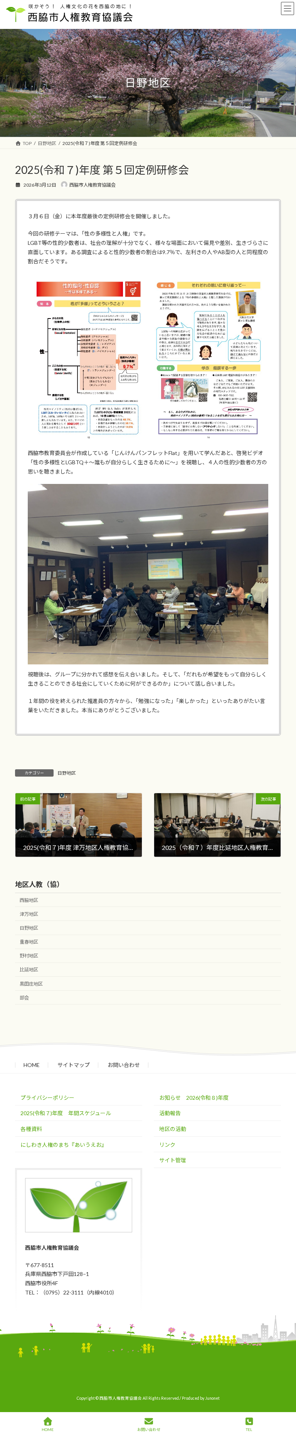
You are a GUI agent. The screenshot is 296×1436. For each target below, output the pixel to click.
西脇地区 (29, 900)
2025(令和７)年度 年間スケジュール (65, 1113)
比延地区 (29, 970)
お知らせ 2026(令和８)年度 (194, 1097)
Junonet (212, 1398)
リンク (167, 1144)
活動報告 (170, 1113)
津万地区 (29, 914)
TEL (249, 1429)
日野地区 (66, 773)
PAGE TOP (283, 1399)
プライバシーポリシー (47, 1097)
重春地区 (29, 942)
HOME (32, 1065)
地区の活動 (172, 1129)
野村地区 (29, 956)
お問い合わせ (124, 1065)
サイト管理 (172, 1160)
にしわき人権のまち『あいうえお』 (63, 1144)
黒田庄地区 (31, 984)
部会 (24, 998)
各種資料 (31, 1129)
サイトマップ (73, 1065)
